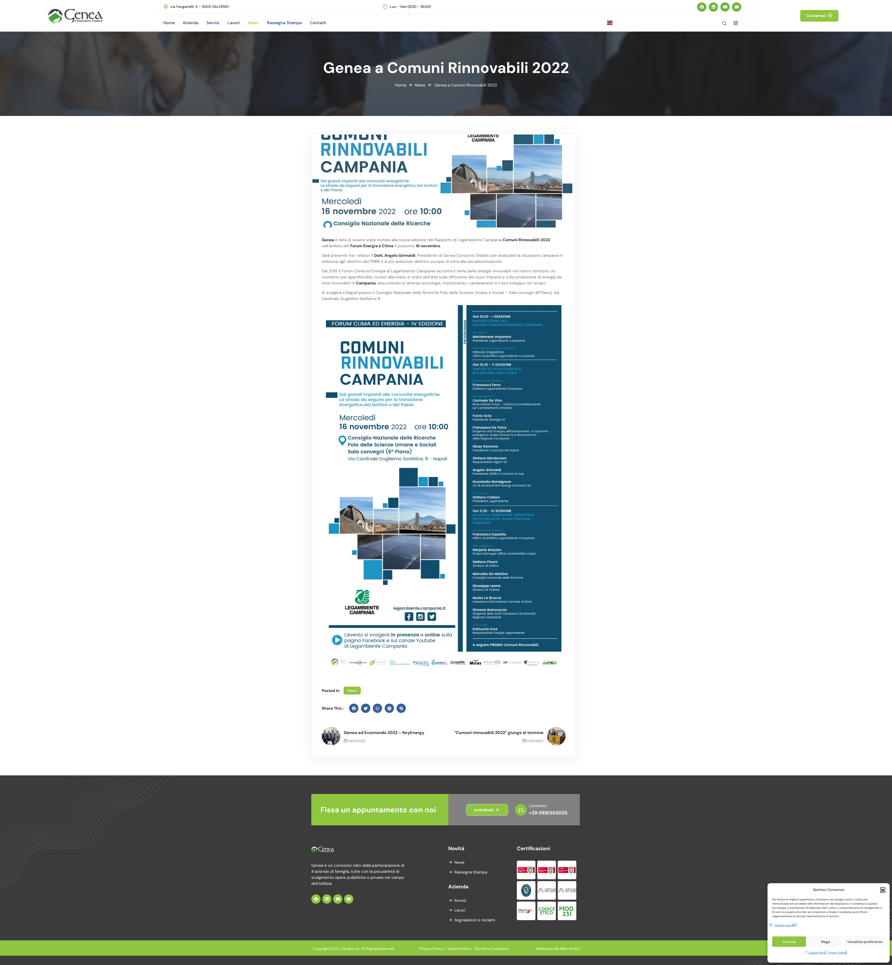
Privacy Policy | (432, 948)
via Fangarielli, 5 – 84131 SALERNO (199, 6)
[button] (882, 889)
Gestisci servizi (784, 925)
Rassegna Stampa (470, 872)
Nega (825, 941)
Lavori (459, 910)
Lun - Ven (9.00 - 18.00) (410, 6)
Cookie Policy (817, 953)
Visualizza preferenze (864, 941)
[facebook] (353, 708)
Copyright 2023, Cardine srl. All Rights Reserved (353, 948)
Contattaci (816, 15)
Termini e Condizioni (492, 948)
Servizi (460, 900)
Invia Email (484, 809)
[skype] (401, 708)
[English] (622, 23)
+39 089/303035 (548, 813)
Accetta (789, 941)
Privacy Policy (837, 953)
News (420, 85)
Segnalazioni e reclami (474, 919)
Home (400, 85)
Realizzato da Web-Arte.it (558, 948)
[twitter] (365, 708)
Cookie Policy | (459, 948)
